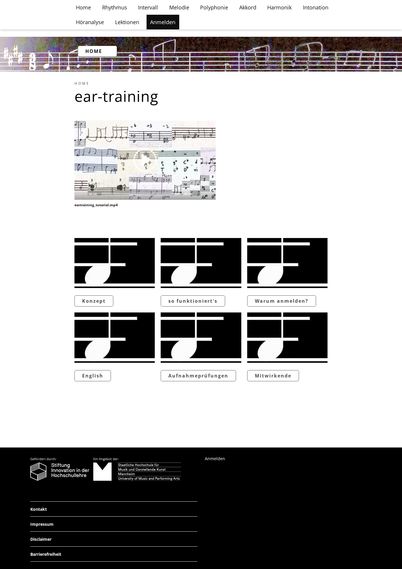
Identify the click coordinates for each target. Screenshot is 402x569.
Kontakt (38, 509)
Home (83, 7)
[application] (145, 160)
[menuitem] (82, 83)
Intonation (315, 7)
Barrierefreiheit (45, 554)
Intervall (148, 7)
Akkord (247, 7)
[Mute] (199, 194)
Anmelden (162, 22)
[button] (145, 160)
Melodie (179, 7)
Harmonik (279, 7)
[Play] (82, 194)
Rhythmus (114, 7)
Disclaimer (41, 539)
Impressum (42, 524)
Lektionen (127, 22)
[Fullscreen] (208, 194)
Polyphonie (214, 7)
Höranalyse (90, 22)
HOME (93, 51)
